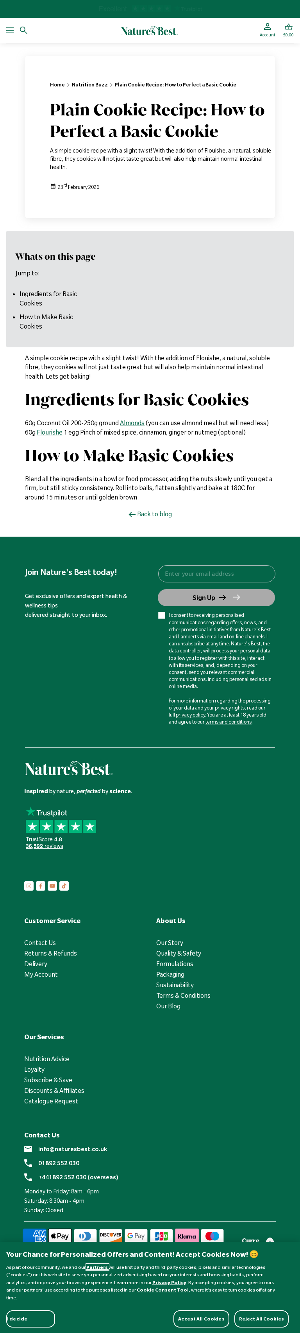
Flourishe (49, 432)
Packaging (170, 974)
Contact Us (40, 943)
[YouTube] (52, 886)
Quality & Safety (178, 953)
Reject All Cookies (261, 1319)
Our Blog (168, 1006)
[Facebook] (40, 886)
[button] (288, 30)
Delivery (35, 964)
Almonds (132, 423)
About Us (171, 921)
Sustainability (175, 985)
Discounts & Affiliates (54, 1090)
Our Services (44, 1037)
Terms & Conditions (183, 995)
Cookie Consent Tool (163, 1290)
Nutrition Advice (47, 1059)
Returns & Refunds (50, 953)
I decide (17, 1319)
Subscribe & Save (48, 1080)
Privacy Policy (169, 1282)
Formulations (174, 964)
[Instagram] (29, 886)
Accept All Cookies (201, 1319)
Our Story (169, 943)
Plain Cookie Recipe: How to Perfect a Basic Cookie (175, 84)
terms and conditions (228, 722)
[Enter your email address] (216, 574)
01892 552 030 (58, 1163)
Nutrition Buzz (90, 84)
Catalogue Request (51, 1101)
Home (57, 84)
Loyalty (34, 1069)
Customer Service (52, 921)
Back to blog (154, 514)
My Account (41, 974)
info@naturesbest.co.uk (72, 1149)
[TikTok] (64, 886)
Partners (97, 1267)
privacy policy (190, 714)
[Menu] (10, 30)
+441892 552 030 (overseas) (78, 1177)
